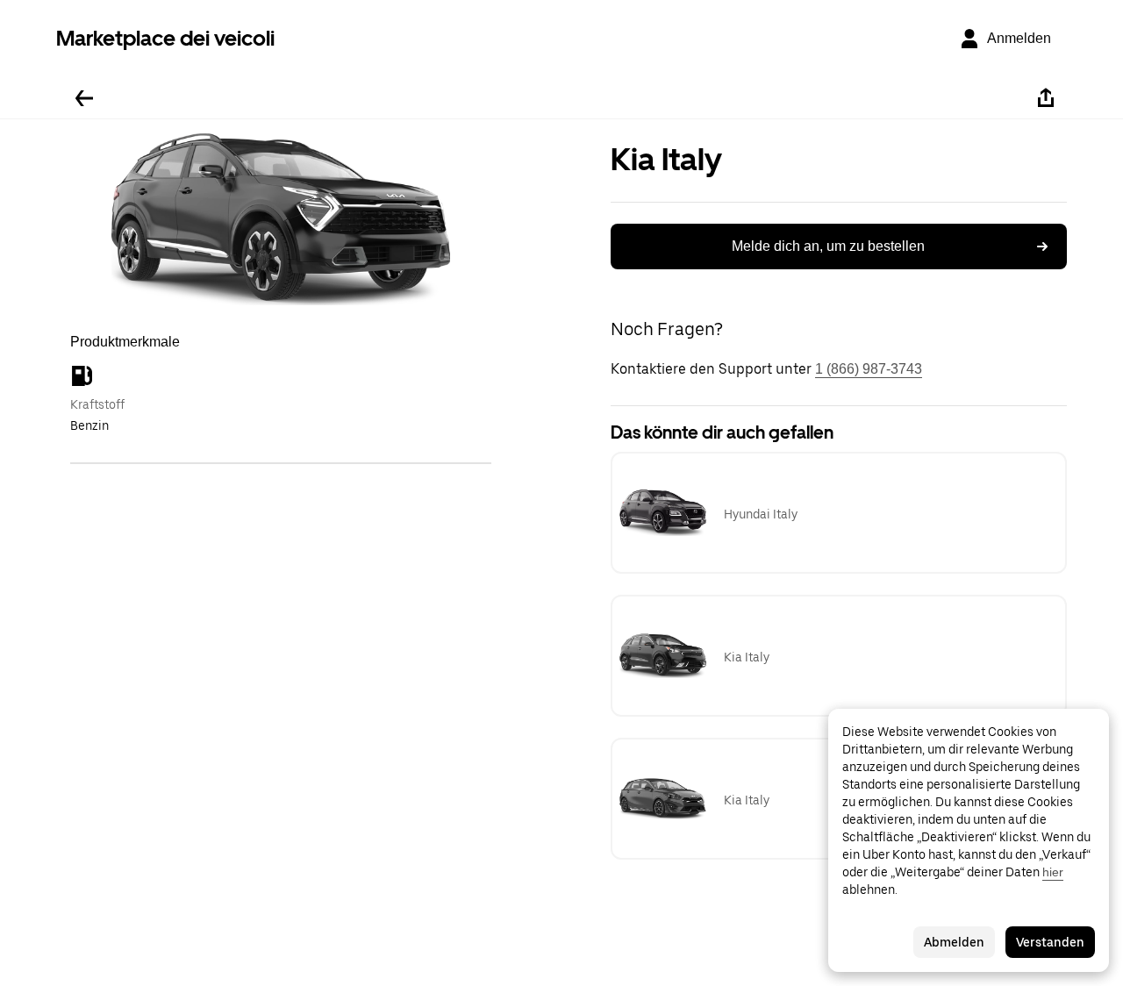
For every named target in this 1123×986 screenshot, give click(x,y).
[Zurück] (84, 98)
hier (1052, 872)
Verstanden (1050, 942)
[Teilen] (1046, 98)
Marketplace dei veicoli (165, 38)
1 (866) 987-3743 (868, 368)
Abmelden (954, 942)
